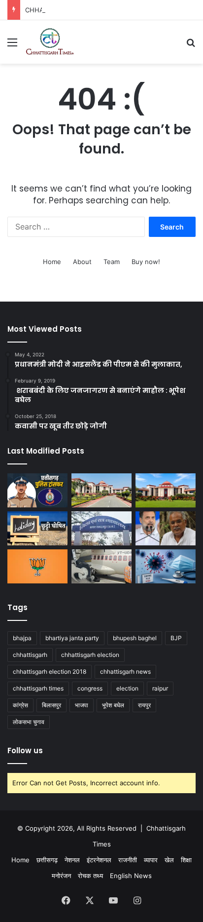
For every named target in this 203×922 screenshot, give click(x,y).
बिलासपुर (51, 705)
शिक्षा (186, 860)
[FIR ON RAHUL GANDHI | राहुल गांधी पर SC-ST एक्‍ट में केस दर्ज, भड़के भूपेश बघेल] (165, 528)
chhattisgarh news (125, 671)
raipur (160, 688)
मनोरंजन (61, 876)
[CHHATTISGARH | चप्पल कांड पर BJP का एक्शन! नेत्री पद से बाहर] (37, 566)
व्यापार (151, 860)
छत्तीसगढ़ (47, 860)
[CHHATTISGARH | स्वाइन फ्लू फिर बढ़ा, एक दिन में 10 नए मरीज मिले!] (165, 566)
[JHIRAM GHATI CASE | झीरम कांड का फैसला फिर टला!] (101, 528)
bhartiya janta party (72, 638)
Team (111, 262)
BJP (176, 638)
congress (89, 688)
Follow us (25, 750)
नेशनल (72, 860)
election (127, 688)
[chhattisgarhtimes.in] (50, 42)
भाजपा (81, 705)
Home (52, 262)
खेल (169, 860)
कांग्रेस (20, 705)
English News (131, 876)
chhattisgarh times (38, 688)
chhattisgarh (30, 654)
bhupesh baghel (135, 638)
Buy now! (146, 262)
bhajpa (22, 638)
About (82, 262)
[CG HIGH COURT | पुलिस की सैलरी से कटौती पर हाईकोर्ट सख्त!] (101, 490)
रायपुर (144, 705)
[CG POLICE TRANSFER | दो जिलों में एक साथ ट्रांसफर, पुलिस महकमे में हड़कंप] (37, 490)
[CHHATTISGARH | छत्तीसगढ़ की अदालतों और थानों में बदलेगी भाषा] (165, 490)
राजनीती (127, 860)
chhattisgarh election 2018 (49, 671)
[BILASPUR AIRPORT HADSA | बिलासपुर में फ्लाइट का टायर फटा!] (101, 566)
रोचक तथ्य (90, 876)
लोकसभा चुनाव (28, 722)
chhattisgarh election (90, 654)
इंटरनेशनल (99, 860)
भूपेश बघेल (113, 705)
